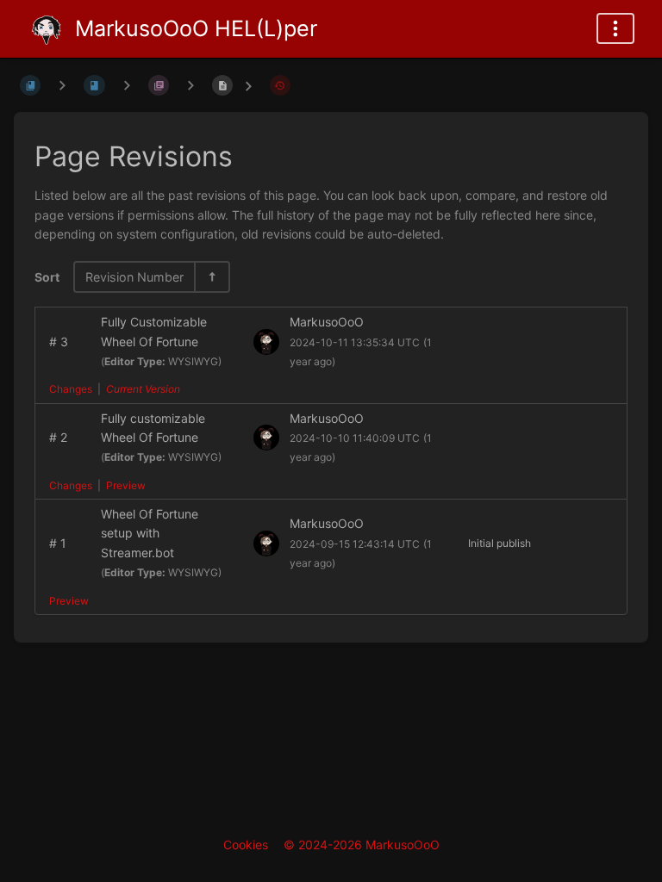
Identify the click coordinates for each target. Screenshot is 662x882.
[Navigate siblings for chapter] (126, 85)
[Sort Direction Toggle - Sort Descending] (211, 277)
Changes (70, 388)
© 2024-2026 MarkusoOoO (362, 844)
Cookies (245, 844)
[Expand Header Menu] (615, 28)
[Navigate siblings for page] (190, 85)
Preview (126, 485)
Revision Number (134, 277)
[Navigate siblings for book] (62, 85)
